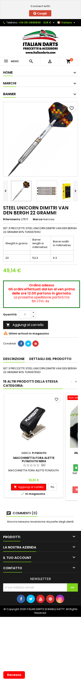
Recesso (14, 675)
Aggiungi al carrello (25, 324)
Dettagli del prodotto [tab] (50, 358)
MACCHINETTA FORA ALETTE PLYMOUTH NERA (33, 459)
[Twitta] (28, 343)
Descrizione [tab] (14, 358)
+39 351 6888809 (29, 22)
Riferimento (11, 219)
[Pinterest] (35, 343)
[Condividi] (21, 343)
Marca (37, 219)
